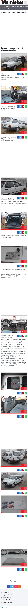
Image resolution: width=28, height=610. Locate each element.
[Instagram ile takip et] (16, 586)
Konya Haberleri (6, 592)
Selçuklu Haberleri (7, 595)
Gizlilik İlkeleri (21, 580)
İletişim (14, 580)
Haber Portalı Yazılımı (8, 607)
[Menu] (25, 2)
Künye (9, 580)
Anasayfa (4, 580)
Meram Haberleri (7, 600)
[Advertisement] (14, 31)
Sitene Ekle (13, 581)
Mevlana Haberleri (7, 602)
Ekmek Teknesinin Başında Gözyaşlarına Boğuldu (16, 7)
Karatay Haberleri (7, 597)
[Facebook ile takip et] (8, 586)
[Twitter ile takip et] (12, 586)
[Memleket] (12, 2)
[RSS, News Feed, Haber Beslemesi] (19, 586)
